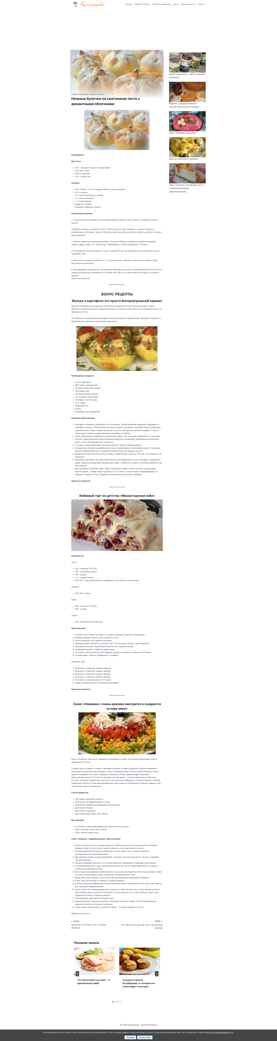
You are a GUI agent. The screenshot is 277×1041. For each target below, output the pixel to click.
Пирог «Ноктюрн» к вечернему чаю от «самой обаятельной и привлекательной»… (186, 188)
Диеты (176, 4)
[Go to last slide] (77, 973)
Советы (201, 4)
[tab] (112, 1001)
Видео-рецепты (188, 4)
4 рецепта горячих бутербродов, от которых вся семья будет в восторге (139, 983)
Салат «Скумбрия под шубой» (182, 133)
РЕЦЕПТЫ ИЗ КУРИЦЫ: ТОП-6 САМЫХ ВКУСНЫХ (88, 924)
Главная (128, 4)
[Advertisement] (138, 25)
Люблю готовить (142, 4)
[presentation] (94, 961)
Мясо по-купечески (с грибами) (183, 159)
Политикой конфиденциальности (219, 1032)
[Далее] (156, 973)
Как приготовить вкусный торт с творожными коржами (142, 924)
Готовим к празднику (161, 4)
